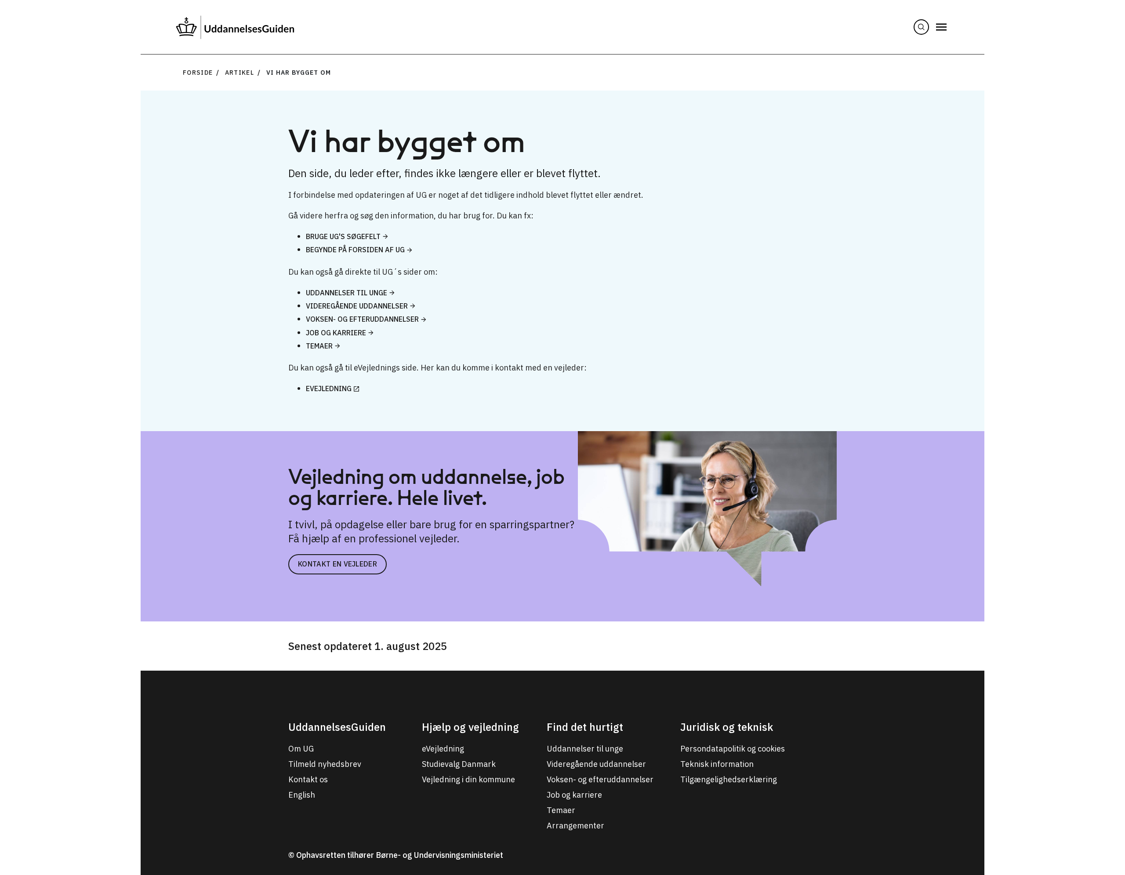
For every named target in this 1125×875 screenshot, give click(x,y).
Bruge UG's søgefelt (343, 236)
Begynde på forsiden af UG (355, 249)
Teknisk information (717, 764)
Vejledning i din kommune (468, 779)
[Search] (921, 27)
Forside (198, 72)
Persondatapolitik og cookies (732, 749)
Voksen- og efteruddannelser (362, 319)
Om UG (301, 749)
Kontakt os (308, 779)
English (301, 795)
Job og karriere (336, 332)
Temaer (319, 345)
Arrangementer (575, 826)
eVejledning (329, 388)
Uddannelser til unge (346, 292)
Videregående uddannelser (357, 305)
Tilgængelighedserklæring (728, 779)
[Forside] (235, 27)
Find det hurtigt (585, 727)
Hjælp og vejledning (470, 727)
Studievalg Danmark (459, 764)
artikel (239, 72)
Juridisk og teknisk (726, 727)
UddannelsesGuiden (337, 727)
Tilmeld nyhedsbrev (324, 764)
